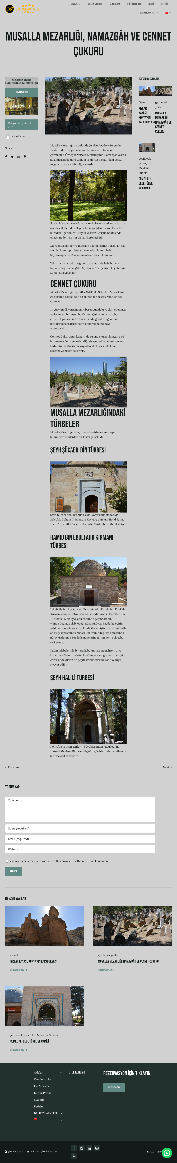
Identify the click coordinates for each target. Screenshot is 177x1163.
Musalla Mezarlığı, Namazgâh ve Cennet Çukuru (163, 122)
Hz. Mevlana (40, 1035)
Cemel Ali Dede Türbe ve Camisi (146, 184)
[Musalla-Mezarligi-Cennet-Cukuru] (163, 87)
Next (166, 767)
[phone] (74, 1156)
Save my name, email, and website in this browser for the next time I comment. (59, 861)
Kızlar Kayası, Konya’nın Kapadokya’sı (147, 115)
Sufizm (143, 172)
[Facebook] (6, 156)
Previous (13, 767)
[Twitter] (12, 156)
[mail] (97, 1148)
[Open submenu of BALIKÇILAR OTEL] (60, 1113)
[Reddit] (18, 156)
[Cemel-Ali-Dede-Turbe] (147, 144)
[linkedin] (89, 1148)
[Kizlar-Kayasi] (147, 87)
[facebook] (74, 1148)
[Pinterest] (25, 156)
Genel (142, 102)
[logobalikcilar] (22, 5)
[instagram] (82, 1148)
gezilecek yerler (108, 955)
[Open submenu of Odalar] (60, 1072)
